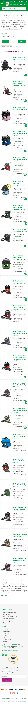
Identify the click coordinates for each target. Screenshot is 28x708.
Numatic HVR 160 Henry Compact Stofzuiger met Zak (19, 281)
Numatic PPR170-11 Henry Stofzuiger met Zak (19, 59)
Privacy (16, 698)
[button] (5, 41)
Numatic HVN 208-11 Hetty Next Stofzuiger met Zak (20, 109)
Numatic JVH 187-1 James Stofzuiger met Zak (20, 436)
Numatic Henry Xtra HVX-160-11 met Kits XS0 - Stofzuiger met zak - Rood (19, 358)
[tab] (14, 41)
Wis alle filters (17, 47)
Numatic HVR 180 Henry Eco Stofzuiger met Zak (19, 460)
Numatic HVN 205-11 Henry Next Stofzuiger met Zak (20, 410)
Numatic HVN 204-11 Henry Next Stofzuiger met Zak (20, 384)
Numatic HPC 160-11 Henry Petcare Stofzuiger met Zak (19, 207)
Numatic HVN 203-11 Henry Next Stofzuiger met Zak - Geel (20, 534)
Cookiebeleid (23, 698)
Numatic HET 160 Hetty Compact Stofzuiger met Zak (20, 509)
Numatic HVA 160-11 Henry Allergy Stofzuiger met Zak (19, 183)
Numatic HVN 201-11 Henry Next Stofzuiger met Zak (20, 333)
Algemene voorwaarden (7, 698)
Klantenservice (7, 609)
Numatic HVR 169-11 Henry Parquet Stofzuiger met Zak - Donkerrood (19, 84)
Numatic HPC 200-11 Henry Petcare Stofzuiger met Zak (19, 257)
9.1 (26, 1)
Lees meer (4, 33)
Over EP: (4, 626)
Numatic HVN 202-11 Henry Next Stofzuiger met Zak (20, 485)
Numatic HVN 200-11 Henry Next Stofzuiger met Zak (20, 159)
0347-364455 (15, 645)
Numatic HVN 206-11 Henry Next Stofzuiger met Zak (20, 133)
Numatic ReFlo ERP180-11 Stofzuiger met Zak (20, 230)
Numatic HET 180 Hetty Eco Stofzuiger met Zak (20, 560)
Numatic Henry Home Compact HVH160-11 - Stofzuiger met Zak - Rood (19, 308)
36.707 (4, 1)
